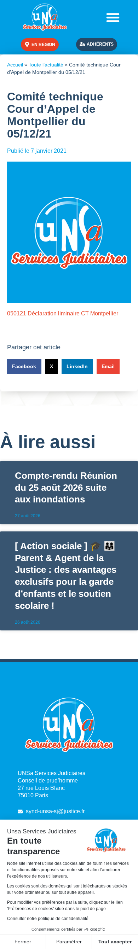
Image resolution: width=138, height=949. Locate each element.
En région (43, 44)
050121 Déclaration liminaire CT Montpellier (62, 313)
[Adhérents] (82, 44)
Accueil (15, 65)
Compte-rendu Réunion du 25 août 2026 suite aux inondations (66, 487)
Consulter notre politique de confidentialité (47, 918)
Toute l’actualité (46, 65)
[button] (112, 17)
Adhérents (100, 44)
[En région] (27, 44)
